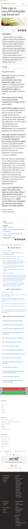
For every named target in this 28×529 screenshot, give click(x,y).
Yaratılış (3, 412)
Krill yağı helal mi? (7, 250)
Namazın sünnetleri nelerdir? (12, 346)
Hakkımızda (4, 436)
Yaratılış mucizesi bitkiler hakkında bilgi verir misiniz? (13, 270)
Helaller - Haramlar (8, 227)
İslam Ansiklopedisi (5, 429)
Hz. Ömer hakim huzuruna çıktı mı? (13, 357)
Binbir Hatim (5, 480)
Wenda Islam (18, 490)
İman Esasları (4, 404)
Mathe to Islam (18, 495)
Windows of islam (19, 493)
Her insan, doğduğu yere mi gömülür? (14, 350)
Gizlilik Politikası (5, 444)
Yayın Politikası (4, 443)
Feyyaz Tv (5, 509)
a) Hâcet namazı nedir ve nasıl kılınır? (14, 324)
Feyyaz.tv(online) (19, 524)
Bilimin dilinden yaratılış (6, 419)
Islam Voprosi (18, 480)
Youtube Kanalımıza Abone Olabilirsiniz (15, 389)
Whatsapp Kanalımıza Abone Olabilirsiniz (14, 392)
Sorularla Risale (5, 503)
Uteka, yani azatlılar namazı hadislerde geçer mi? (14, 303)
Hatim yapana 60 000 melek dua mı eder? (15, 353)
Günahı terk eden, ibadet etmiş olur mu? (15, 328)
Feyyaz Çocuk (18, 525)
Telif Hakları (4, 446)
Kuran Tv (4, 510)
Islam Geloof (18, 489)
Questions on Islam (19, 478)
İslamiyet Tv (5, 512)
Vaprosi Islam (18, 486)
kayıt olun (21, 244)
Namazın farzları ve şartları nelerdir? (14, 320)
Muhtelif (3, 411)
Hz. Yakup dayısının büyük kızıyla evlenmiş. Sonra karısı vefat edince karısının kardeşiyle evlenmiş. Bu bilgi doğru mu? (13, 311)
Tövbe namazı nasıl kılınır (11, 367)
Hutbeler (3, 426)
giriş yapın (13, 244)
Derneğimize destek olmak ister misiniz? (14, 462)
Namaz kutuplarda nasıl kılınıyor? (13, 342)
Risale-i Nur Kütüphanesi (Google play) (19, 504)
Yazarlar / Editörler (5, 438)
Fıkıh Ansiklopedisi (5, 423)
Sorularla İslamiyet (6, 477)
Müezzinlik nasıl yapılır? (7, 292)
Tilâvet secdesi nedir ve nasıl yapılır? (14, 338)
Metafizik (3, 409)
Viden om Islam (18, 487)
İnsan (2, 406)
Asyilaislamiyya (18, 484)
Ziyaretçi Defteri (5, 441)
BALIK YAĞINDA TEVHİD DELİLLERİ (11, 258)
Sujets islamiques (19, 496)
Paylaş (14, 30)
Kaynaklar (3, 439)
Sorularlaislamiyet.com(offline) (21, 522)
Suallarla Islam (18, 481)
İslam (2, 407)
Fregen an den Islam (19, 483)
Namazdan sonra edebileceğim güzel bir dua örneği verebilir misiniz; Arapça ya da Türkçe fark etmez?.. (13, 300)
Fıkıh (2, 403)
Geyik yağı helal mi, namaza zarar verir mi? (13, 256)
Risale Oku (5, 504)
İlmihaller (3, 427)
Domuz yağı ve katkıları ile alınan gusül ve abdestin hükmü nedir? (13, 253)
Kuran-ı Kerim (5, 478)
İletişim (2, 447)
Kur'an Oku (17, 518)
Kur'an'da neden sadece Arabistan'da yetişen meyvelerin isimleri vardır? (14, 266)
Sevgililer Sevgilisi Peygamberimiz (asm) (10, 421)
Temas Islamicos (18, 492)
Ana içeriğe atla (3, 0)
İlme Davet (5, 481)
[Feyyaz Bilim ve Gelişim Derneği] (14, 459)
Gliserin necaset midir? (8, 273)
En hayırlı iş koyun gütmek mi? (12, 376)
